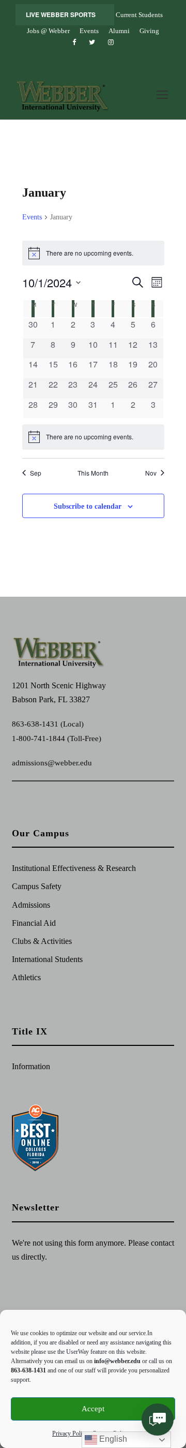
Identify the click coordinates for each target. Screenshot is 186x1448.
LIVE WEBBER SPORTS (61, 14)
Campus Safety (36, 886)
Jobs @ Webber (48, 31)
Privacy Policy (70, 1433)
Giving (149, 31)
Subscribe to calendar (87, 506)
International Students (47, 959)
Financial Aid (34, 923)
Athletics (26, 977)
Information (31, 1066)
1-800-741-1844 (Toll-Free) (56, 738)
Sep (35, 473)
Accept (93, 1409)
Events (89, 31)
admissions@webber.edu (52, 763)
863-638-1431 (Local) (48, 724)
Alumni (119, 31)
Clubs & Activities (42, 941)
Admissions (31, 904)
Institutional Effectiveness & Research (74, 868)
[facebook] (74, 42)
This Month (93, 473)
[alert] (93, 436)
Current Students (139, 15)
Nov (151, 473)
